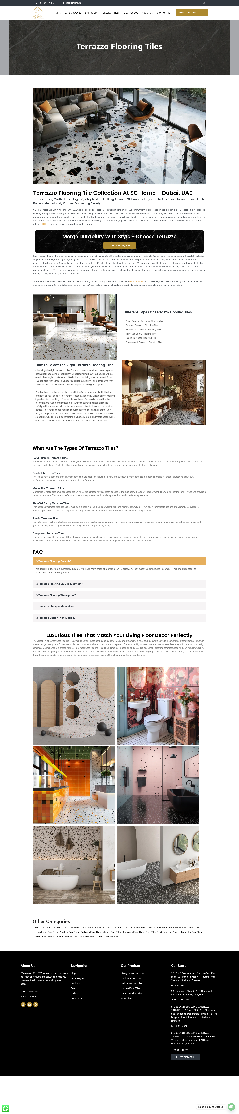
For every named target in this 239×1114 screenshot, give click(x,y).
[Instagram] (23, 1004)
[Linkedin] (29, 1004)
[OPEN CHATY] (231, 1107)
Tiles (58, 12)
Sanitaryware (73, 12)
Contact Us (163, 12)
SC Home (45, 224)
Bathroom (91, 12)
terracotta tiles (136, 281)
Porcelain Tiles (110, 12)
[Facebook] (35, 1004)
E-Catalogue (131, 12)
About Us (147, 12)
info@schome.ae (29, 996)
